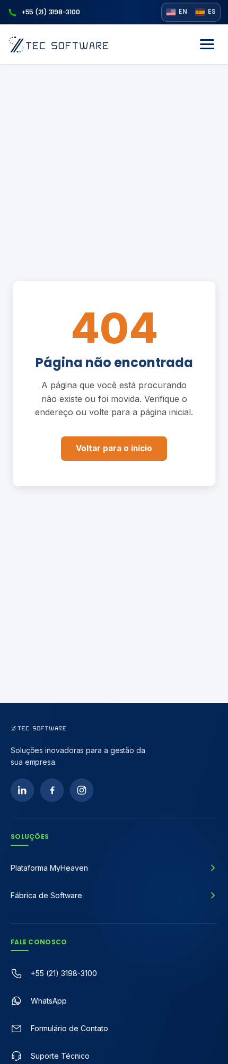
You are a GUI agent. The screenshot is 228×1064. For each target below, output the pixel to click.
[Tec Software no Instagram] (81, 790)
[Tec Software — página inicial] (38, 728)
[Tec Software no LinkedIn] (22, 790)
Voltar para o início (114, 448)
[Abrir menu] (207, 44)
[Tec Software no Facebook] (52, 790)
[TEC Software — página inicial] (58, 44)
